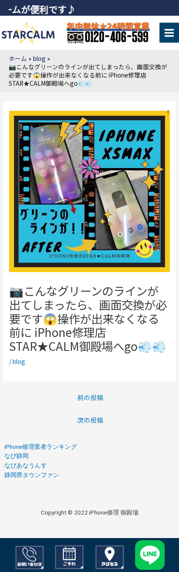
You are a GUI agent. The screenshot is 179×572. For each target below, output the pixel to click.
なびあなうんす (25, 465)
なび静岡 (16, 455)
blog (19, 361)
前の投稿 (90, 397)
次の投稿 (90, 419)
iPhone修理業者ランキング (40, 446)
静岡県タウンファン (31, 474)
